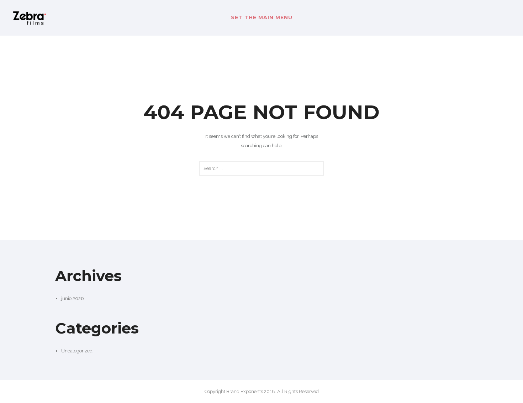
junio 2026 (72, 298)
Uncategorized (77, 350)
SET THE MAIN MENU (261, 17)
